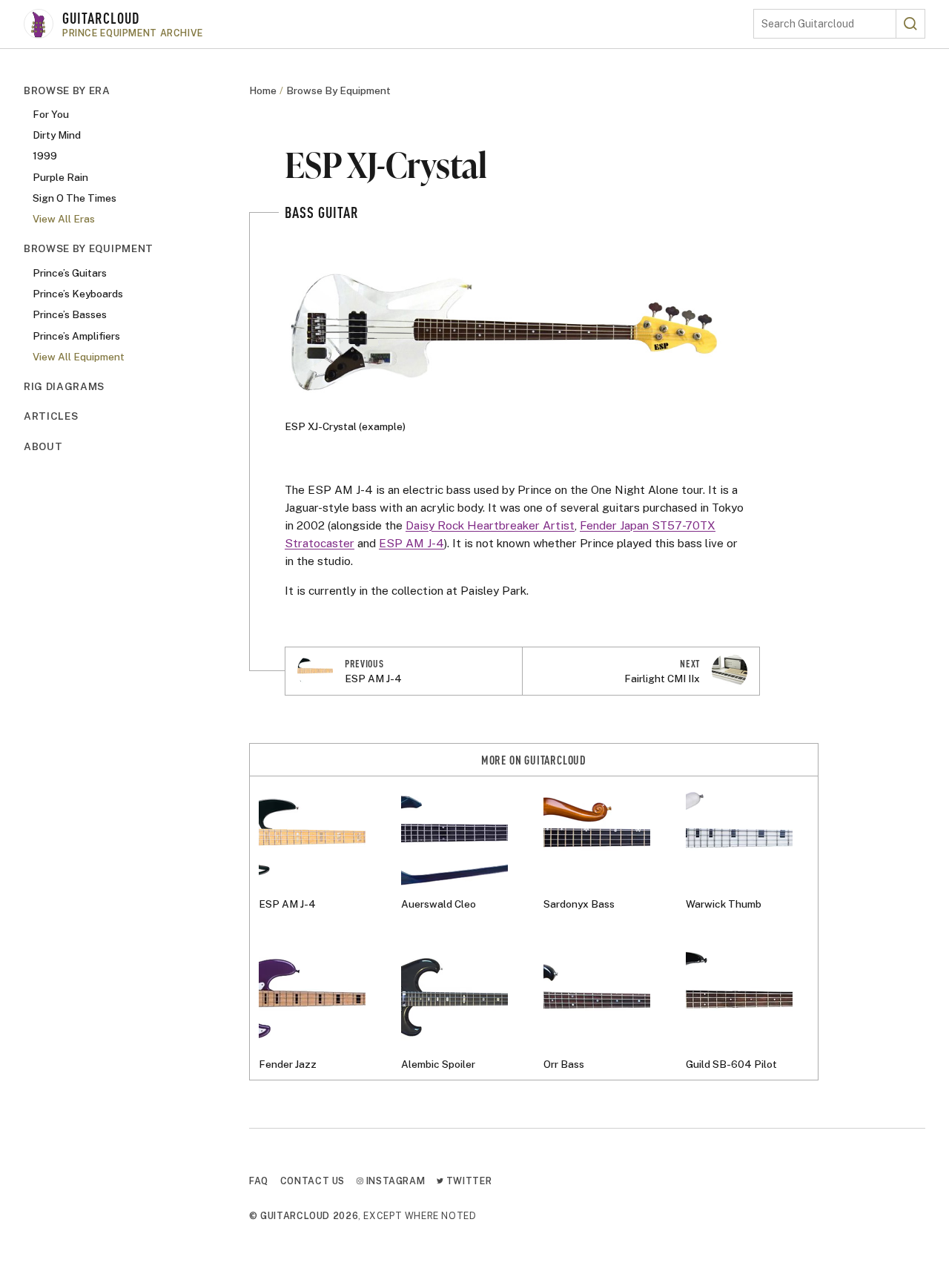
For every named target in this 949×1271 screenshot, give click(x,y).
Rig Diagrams (64, 387)
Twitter (467, 1180)
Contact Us (312, 1180)
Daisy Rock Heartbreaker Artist (490, 525)
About (43, 446)
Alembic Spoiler (438, 1064)
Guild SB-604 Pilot (731, 1064)
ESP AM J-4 (411, 542)
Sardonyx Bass (579, 904)
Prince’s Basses (70, 315)
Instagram (394, 1180)
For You (51, 114)
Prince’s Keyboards (78, 294)
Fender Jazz (288, 1064)
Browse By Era (67, 90)
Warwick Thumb (723, 904)
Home (263, 90)
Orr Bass (563, 1064)
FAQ (258, 1180)
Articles (51, 417)
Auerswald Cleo (438, 904)
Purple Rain (60, 177)
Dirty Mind (57, 135)
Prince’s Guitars (70, 273)
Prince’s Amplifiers (76, 336)
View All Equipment (79, 357)
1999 (45, 156)
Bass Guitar (322, 212)
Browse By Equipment (88, 249)
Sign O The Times (74, 198)
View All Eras (64, 219)
